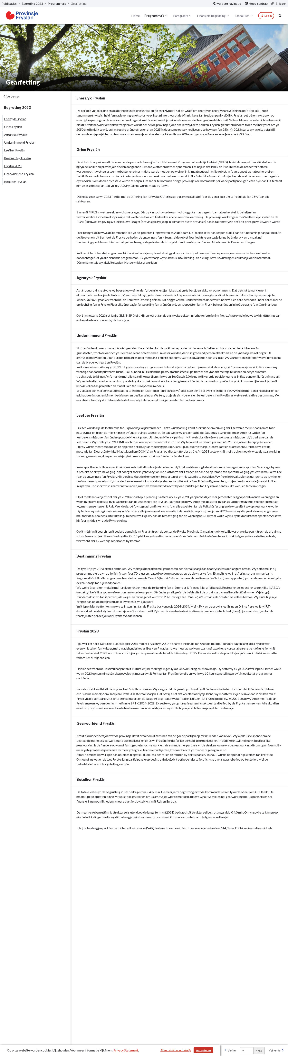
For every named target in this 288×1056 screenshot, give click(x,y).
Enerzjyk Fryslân (15, 119)
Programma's (57, 3)
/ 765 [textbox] (259, 1050)
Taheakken (242, 15)
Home (135, 15)
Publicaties (9, 3)
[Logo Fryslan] (22, 16)
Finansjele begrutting (211, 15)
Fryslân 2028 (13, 166)
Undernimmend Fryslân (19, 142)
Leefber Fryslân (14, 150)
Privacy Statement (125, 1050)
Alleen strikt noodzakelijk (175, 1050)
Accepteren (203, 1050)
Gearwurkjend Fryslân (19, 174)
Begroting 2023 (32, 3)
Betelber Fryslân (15, 181)
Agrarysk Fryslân (15, 134)
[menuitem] (227, 3)
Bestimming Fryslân (17, 158)
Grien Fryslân (13, 126)
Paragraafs (180, 15)
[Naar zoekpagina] (280, 15)
